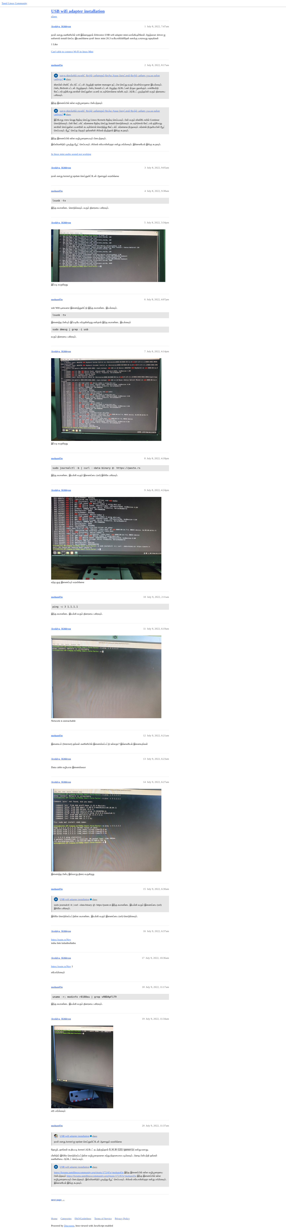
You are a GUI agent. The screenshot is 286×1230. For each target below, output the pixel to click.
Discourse (69, 1225)
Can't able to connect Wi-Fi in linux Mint (72, 51)
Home (54, 1218)
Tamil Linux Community (14, 3)
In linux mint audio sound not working (71, 154)
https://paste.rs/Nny (61, 939)
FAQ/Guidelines (83, 1218)
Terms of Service (103, 1218)
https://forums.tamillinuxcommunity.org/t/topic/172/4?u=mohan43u (89, 1172)
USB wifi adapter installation (78, 11)
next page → (58, 1199)
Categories (66, 1218)
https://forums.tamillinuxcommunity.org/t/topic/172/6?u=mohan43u (101, 1176)
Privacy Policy (122, 1218)
